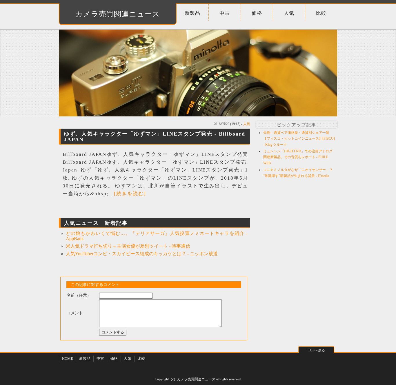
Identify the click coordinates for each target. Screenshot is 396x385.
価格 (257, 13)
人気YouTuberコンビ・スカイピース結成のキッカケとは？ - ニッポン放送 (142, 253)
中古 (224, 13)
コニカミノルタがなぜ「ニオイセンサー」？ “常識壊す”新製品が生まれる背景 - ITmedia (298, 173)
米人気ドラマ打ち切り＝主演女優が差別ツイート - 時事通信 (128, 246)
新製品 (192, 13)
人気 (289, 13)
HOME (67, 358)
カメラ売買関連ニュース (117, 14)
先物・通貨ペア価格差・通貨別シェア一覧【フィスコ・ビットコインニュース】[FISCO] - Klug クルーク (299, 139)
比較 (321, 13)
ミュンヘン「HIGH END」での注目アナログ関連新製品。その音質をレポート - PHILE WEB (298, 157)
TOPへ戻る (316, 350)
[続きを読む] (130, 193)
